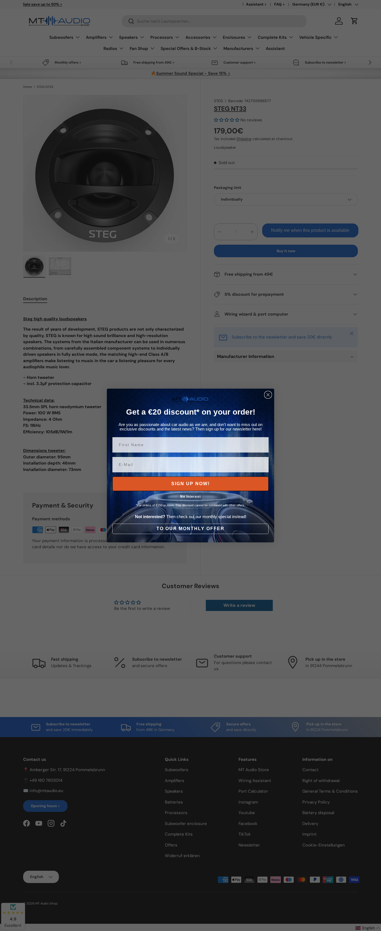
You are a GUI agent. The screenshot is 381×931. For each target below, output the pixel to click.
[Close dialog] (268, 394)
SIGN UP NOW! (190, 483)
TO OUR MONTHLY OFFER (190, 528)
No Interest (190, 497)
